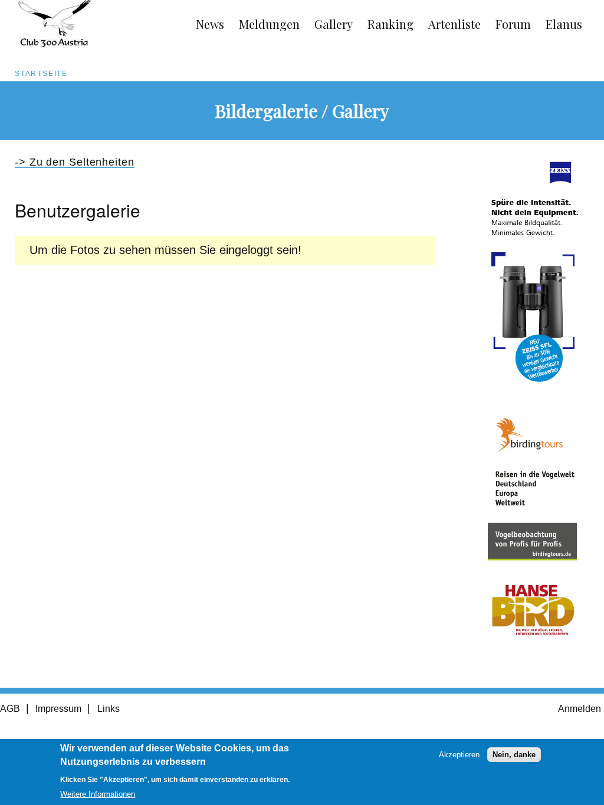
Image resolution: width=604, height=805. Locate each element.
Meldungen (269, 24)
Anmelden (579, 709)
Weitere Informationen (97, 794)
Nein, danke (514, 754)
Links (108, 709)
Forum (513, 24)
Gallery (333, 24)
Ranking (390, 24)
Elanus (564, 24)
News (210, 24)
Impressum (58, 709)
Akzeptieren (459, 754)
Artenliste (454, 24)
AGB (10, 709)
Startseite (41, 74)
